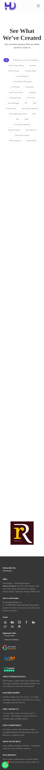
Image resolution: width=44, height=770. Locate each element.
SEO (24, 452)
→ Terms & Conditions (10, 640)
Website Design (22, 372)
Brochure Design (26, 208)
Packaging (28, 291)
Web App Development (23, 498)
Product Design (21, 487)
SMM (20, 409)
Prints (22, 213)
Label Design (21, 247)
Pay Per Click (21, 447)
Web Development (26, 369)
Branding (11, 168)
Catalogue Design (18, 211)
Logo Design (21, 168)
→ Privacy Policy (9, 636)
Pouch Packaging (21, 250)
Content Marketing (17, 484)
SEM (20, 452)
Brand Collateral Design (22, 205)
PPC (28, 447)
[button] (5, 764)
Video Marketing (27, 412)
